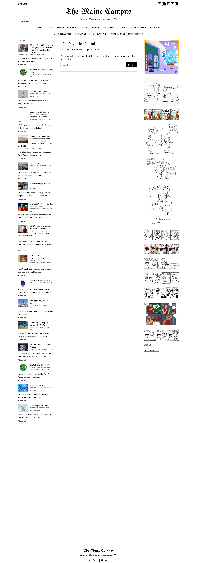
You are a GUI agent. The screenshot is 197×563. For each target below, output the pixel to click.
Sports (82, 27)
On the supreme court (39, 91)
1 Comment (22, 158)
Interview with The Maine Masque (40, 345)
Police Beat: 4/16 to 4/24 (40, 280)
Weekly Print (80, 33)
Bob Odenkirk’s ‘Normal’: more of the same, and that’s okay (40, 258)
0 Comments (22, 65)
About (48, 27)
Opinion (94, 27)
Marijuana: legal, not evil (40, 183)
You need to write (37, 385)
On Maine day (35, 163)
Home (39, 27)
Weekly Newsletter (97, 33)
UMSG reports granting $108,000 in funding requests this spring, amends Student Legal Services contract (34, 231)
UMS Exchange (137, 27)
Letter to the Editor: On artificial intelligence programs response (40, 114)
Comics (122, 27)
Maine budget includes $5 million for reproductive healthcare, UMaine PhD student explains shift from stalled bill (35, 141)
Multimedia (108, 27)
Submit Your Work (136, 33)
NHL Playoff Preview (39, 405)
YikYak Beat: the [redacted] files (41, 70)
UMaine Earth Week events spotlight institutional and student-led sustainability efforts (41, 49)
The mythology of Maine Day (40, 301)
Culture (70, 27)
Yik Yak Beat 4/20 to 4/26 (40, 365)
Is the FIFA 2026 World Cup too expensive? (41, 205)
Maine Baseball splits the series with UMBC (40, 323)
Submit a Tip (155, 27)
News (59, 27)
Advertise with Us (117, 33)
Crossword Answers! (62, 33)
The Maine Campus (98, 12)
